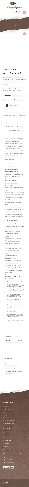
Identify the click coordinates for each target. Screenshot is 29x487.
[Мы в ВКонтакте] (7, 482)
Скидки (6, 415)
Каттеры (13, 26)
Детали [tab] (20, 126)
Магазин (9, 26)
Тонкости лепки (7, 440)
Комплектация (7, 95)
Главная (4, 26)
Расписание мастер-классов (10, 432)
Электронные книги (8, 437)
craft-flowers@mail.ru (10, 462)
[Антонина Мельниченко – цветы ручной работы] (14, 5)
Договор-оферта (7, 409)
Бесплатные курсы (8, 443)
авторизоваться (8, 373)
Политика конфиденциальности (11, 449)
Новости (6, 446)
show (24, 34)
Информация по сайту (9, 423)
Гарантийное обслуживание (10, 420)
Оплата (5, 412)
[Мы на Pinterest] (4, 482)
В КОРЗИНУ (13, 105)
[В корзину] (18, 12)
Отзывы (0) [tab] (15, 130)
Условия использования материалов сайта (9, 485)
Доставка (6, 417)
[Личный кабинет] (13, 12)
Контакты (6, 406)
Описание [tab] (10, 126)
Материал (6, 99)
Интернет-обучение (8, 434)
